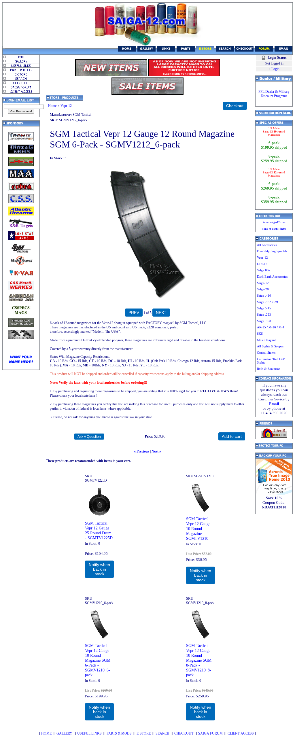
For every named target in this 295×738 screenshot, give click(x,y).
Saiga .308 (264, 321)
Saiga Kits (263, 270)
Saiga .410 (264, 295)
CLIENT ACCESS (241, 733)
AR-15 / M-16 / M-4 (270, 327)
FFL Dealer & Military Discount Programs (274, 94)
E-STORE (144, 733)
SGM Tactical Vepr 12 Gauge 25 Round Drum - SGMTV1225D (99, 530)
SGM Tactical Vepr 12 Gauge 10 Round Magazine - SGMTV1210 (198, 528)
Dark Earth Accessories (272, 276)
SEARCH (162, 733)
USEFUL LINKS (89, 733)
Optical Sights (266, 352)
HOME (46, 733)
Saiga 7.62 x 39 (267, 302)
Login (275, 69)
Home (52, 106)
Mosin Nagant (266, 340)
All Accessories (267, 245)
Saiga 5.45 (264, 308)
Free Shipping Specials (272, 251)
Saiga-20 (263, 289)
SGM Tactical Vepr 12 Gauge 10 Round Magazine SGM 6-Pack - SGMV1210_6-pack (97, 660)
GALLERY (64, 733)
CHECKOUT (183, 733)
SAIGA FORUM (210, 733)
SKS (260, 333)
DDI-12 (262, 264)
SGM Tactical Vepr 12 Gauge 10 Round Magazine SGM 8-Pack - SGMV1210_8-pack (198, 660)
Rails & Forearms (268, 368)
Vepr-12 (66, 106)
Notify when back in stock (99, 569)
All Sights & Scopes (270, 346)
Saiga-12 (263, 283)
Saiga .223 (264, 314)
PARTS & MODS (119, 733)
